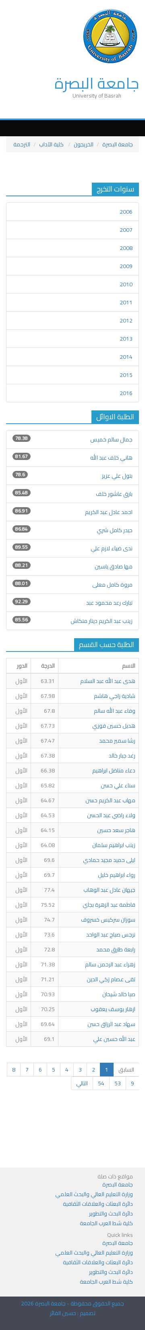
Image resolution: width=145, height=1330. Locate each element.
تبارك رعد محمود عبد (109, 602)
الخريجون (83, 144)
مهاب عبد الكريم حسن (110, 800)
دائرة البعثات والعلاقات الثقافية (98, 1204)
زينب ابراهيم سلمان (113, 845)
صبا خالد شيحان (118, 994)
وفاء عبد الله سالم (114, 711)
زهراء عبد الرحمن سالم (110, 964)
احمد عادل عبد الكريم (109, 512)
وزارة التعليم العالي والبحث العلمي (94, 1194)
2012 (126, 320)
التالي (82, 1083)
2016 (126, 393)
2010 (126, 284)
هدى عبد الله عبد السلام (107, 681)
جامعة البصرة (96, 83)
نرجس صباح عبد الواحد (110, 934)
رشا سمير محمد (117, 740)
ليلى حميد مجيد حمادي (109, 860)
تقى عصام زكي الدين (111, 979)
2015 (126, 375)
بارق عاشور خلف (114, 494)
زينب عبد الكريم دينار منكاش (101, 621)
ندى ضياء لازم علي (112, 548)
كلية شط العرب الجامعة (106, 1223)
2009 (126, 266)
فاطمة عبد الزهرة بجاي (109, 904)
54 (101, 1083)
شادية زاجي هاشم (114, 696)
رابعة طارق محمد (115, 949)
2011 (126, 302)
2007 (126, 230)
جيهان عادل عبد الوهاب (109, 890)
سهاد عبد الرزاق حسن (111, 1024)
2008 (126, 248)
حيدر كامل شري (114, 530)
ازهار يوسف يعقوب (113, 1009)
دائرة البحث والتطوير (111, 1213)
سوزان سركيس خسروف (108, 919)
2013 (126, 338)
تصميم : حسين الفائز (72, 1313)
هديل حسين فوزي (113, 725)
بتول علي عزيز (117, 475)
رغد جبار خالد (122, 755)
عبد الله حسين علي (114, 1039)
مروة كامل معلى (112, 584)
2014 (126, 357)
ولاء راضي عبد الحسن (111, 815)
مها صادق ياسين (114, 566)
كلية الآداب (52, 144)
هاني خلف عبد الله (111, 457)
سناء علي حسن (118, 785)
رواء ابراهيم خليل (116, 875)
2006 (126, 211)
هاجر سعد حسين (116, 830)
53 (117, 1083)
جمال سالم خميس (111, 439)
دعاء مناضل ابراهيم (113, 770)
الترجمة (21, 144)
